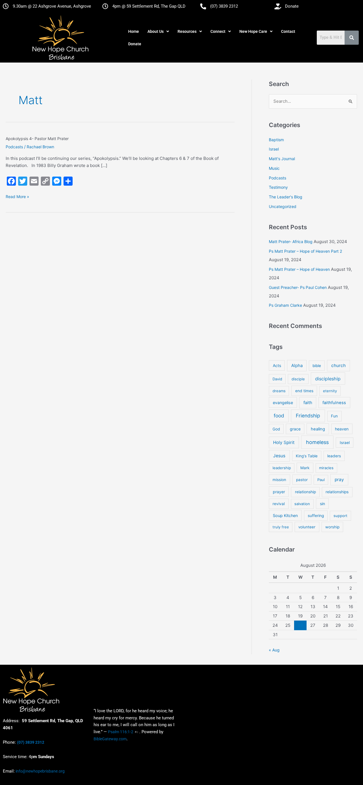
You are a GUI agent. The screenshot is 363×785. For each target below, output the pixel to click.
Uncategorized (282, 206)
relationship (305, 492)
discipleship (328, 378)
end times (304, 391)
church (338, 365)
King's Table (307, 456)
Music (274, 168)
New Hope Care (253, 31)
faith (307, 402)
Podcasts (14, 146)
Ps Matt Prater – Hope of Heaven (299, 269)
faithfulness (334, 402)
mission (279, 479)
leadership (282, 468)
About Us (155, 31)
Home (133, 31)
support (340, 515)
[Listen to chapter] (136, 732)
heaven (342, 428)
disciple (298, 379)
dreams (279, 391)
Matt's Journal (282, 158)
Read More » (17, 196)
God (276, 429)
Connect (217, 31)
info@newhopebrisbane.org (40, 771)
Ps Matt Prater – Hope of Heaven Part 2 (305, 251)
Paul (321, 479)
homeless (317, 442)
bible (317, 365)
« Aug (274, 649)
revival (279, 503)
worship (332, 527)
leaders (334, 456)
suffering (316, 515)
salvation (302, 503)
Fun (334, 416)
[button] (158, 31)
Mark (304, 468)
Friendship (308, 416)
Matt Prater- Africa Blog (291, 241)
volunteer (306, 527)
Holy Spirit (284, 442)
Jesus (279, 455)
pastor (302, 479)
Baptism (276, 139)
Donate (134, 44)
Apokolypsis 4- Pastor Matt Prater (37, 138)
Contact (288, 31)
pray (339, 479)
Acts (277, 365)
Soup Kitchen (285, 515)
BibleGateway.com (110, 739)
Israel (274, 149)
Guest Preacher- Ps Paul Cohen (298, 287)
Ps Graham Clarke (285, 305)
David (277, 379)
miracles (326, 468)
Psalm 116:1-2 (120, 732)
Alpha (297, 365)
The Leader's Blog (285, 196)
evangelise (283, 402)
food (279, 416)
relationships (337, 492)
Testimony (278, 187)
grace (295, 428)
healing (318, 429)
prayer (279, 491)
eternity (330, 391)
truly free (281, 527)
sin (322, 503)
